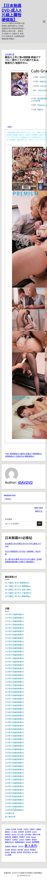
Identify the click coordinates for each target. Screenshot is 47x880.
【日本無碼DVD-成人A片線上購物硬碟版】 (11, 12)
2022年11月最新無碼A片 (14, 658)
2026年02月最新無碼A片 (14, 790)
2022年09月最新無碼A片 (14, 651)
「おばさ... (8, 499)
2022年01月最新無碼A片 (14, 628)
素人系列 (30, 846)
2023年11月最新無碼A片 (14, 699)
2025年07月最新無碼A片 (14, 766)
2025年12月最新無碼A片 (14, 783)
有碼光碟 (8, 837)
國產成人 (8, 832)
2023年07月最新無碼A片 (14, 685)
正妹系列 (21, 839)
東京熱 (28, 837)
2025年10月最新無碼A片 (14, 776)
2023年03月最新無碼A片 (14, 672)
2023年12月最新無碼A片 (14, 702)
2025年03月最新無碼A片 (14, 752)
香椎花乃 (40, 109)
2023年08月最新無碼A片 (14, 688)
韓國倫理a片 (30, 456)
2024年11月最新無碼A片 (14, 739)
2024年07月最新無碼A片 (14, 725)
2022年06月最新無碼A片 (14, 645)
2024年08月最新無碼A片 (14, 729)
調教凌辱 (43, 98)
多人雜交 (14, 832)
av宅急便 (7, 829)
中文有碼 (37, 100)
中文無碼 (19, 829)
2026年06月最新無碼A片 (14, 803)
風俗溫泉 (13, 852)
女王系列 (28, 832)
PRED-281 (41, 90)
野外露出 (7, 852)
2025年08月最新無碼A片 (14, 769)
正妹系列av (20, 456)
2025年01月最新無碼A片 (14, 746)
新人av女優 (20, 834)
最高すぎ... (39, 511)
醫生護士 (33, 850)
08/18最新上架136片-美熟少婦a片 (18, 589)
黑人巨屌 (35, 852)
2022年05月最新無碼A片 (14, 641)
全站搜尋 (8, 519)
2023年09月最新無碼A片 (14, 692)
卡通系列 (32, 829)
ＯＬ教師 (8, 855)
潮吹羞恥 (34, 840)
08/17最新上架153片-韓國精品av (18, 586)
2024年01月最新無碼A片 (14, 705)
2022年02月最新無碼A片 (14, 631)
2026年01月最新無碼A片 (14, 786)
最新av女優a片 (26, 454)
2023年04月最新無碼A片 (14, 675)
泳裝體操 (28, 840)
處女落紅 (20, 850)
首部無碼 (19, 852)
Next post (38, 508)
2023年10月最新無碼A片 (14, 695)
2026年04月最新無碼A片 (14, 796)
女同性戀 (21, 832)
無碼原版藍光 (20, 842)
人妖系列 (26, 829)
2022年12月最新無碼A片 (14, 661)
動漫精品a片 (15, 454)
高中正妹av (27, 852)
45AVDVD (25, 482)
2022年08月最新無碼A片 (14, 648)
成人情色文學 (10, 816)
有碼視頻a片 (37, 454)
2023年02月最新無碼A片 (14, 668)
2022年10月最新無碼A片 (14, 655)
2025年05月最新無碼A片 (14, 759)
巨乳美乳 (34, 832)
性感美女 (8, 834)
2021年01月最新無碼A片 (14, 614)
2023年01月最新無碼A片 (14, 665)
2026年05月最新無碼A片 (14, 800)
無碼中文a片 (9, 842)
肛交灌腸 (7, 849)
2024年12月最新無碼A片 (14, 742)
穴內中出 (21, 846)
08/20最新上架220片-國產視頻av (18, 596)
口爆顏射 (38, 829)
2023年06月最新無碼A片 (14, 682)
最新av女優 (36, 834)
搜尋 (39, 524)
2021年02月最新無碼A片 (14, 618)
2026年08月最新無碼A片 (14, 810)
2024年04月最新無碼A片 (14, 715)
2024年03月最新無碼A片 (14, 712)
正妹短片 (15, 839)
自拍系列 (13, 850)
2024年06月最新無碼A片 (14, 722)
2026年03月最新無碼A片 (14, 793)
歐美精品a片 (10, 456)
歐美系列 (8, 839)
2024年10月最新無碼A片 (14, 736)
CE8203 (42, 77)
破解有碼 (14, 846)
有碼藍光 (15, 837)
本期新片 (22, 837)
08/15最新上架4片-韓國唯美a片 (17, 583)
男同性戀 (28, 842)
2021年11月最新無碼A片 (14, 621)
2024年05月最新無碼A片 (14, 719)
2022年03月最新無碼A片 (14, 634)
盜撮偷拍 (8, 846)
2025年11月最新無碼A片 (14, 779)
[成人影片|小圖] (19, 83)
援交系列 (14, 834)
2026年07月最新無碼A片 (14, 806)
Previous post (10, 495)
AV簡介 (10, 126)
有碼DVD (43, 81)
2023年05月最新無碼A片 (14, 678)
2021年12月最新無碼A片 (14, 624)
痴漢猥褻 (35, 842)
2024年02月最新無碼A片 (14, 709)
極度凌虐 (33, 837)
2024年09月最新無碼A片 (14, 732)
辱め (38, 98)
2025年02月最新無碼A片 (14, 749)
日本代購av (28, 834)
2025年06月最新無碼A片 (14, 763)
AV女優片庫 (9, 54)
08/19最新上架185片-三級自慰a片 (18, 593)
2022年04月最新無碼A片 (14, 638)
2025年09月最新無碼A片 (14, 773)
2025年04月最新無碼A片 (14, 756)
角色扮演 (26, 849)
